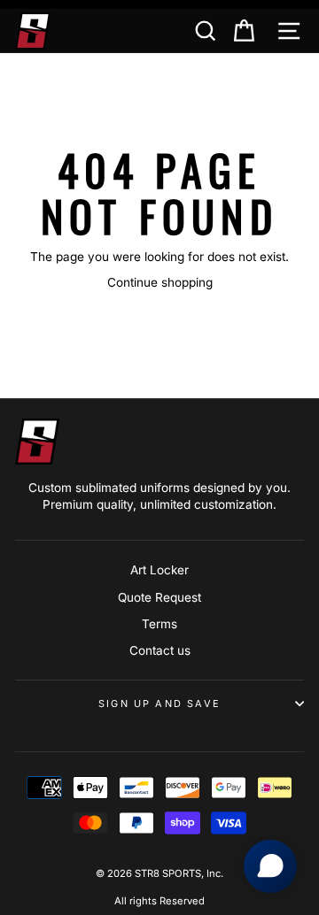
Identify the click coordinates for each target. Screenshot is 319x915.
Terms (159, 624)
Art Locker (159, 570)
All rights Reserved (159, 901)
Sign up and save (159, 703)
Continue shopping (160, 282)
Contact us (160, 650)
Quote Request (159, 597)
